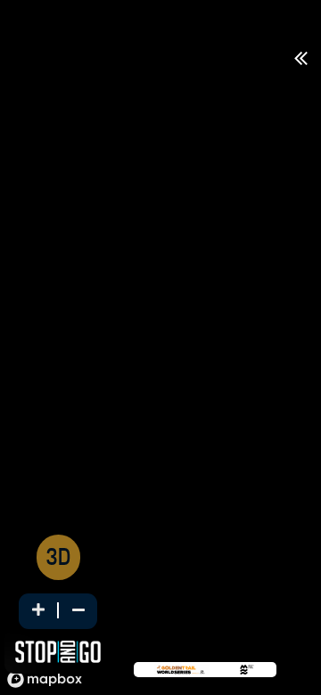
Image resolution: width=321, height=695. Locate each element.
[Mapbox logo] (44, 679)
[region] (160, 366)
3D (58, 559)
